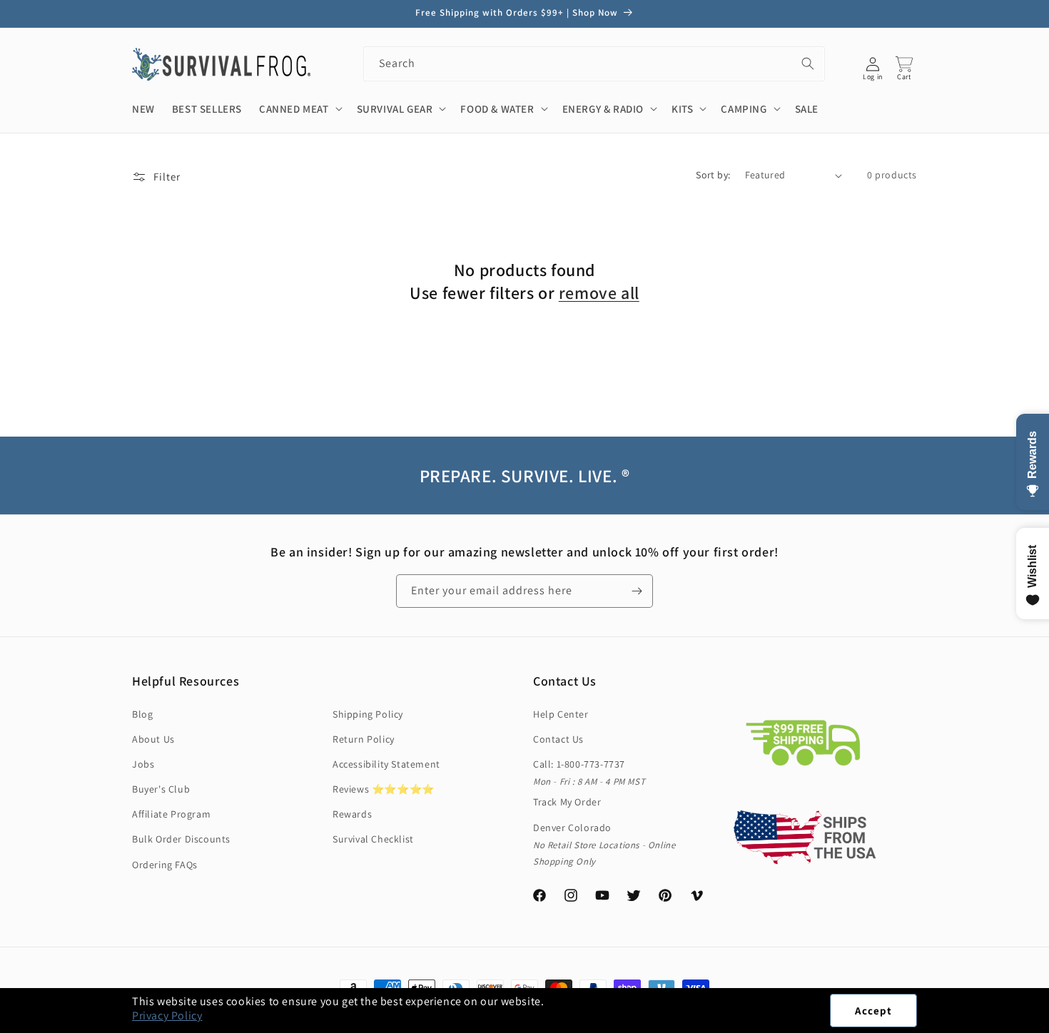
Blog (142, 714)
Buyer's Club (161, 789)
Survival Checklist (373, 839)
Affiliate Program (171, 814)
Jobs (143, 764)
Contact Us (558, 739)
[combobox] (594, 64)
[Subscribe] (636, 591)
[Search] (808, 63)
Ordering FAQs (165, 864)
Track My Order (567, 801)
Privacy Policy (167, 1015)
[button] (1048, 1025)
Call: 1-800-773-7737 (579, 764)
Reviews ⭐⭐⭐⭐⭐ (384, 789)
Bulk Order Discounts (181, 839)
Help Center (561, 714)
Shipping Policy (368, 714)
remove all (599, 293)
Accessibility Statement (386, 764)
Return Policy (364, 739)
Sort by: (713, 174)
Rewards (352, 814)
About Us (153, 739)
